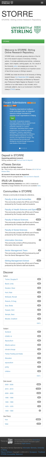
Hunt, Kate (8, 292)
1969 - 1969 (9, 411)
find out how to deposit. (25, 160)
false (6, 424)
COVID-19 (8, 336)
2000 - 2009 (9, 393)
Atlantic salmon (10, 345)
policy (15, 66)
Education (8, 358)
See (12, 118)
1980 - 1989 (9, 402)
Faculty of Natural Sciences (16, 219)
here (38, 186)
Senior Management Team (16, 250)
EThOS (12, 89)
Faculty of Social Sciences (16, 229)
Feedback (41, 452)
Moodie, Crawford (11, 319)
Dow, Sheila (9, 305)
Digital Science (26, 443)
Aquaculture (9, 341)
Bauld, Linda (9, 284)
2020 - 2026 (9, 384)
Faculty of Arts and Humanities (18, 199)
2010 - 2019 (9, 389)
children (7, 371)
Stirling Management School (17, 260)
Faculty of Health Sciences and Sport (21, 209)
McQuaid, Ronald (11, 297)
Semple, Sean (10, 314)
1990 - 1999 (9, 397)
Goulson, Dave (10, 288)
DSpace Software (6, 452)
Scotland (8, 332)
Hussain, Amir (9, 310)
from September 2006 (22, 77)
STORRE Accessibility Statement (12, 454)
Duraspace (33, 452)
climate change (10, 349)
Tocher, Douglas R (11, 279)
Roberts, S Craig (10, 301)
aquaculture (9, 362)
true (6, 419)
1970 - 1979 (9, 406)
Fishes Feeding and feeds (14, 354)
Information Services (14, 240)
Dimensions (36, 440)
